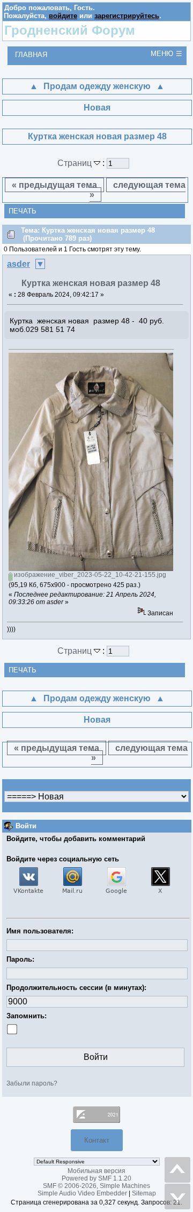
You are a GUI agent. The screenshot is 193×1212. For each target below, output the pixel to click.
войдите (63, 16)
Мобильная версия (96, 1171)
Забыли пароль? (31, 1083)
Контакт (96, 1140)
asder (18, 263)
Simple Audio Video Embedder (82, 1193)
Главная (31, 55)
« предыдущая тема (54, 184)
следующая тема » (138, 189)
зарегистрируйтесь (126, 16)
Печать (22, 211)
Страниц (75, 163)
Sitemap (144, 1193)
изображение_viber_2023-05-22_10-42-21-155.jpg (89, 575)
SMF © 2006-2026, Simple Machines (96, 1186)
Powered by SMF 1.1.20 (96, 1178)
